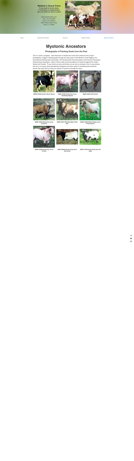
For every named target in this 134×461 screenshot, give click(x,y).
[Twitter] (131, 238)
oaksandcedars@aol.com (49, 17)
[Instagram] (131, 241)
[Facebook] (131, 235)
